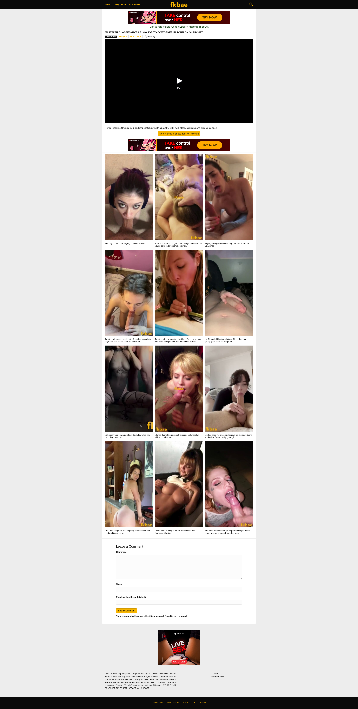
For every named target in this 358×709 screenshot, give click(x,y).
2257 (194, 703)
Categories (118, 4)
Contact (203, 703)
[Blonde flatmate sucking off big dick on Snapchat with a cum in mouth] (179, 388)
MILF (131, 36)
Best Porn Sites (217, 676)
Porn (139, 36)
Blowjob (123, 36)
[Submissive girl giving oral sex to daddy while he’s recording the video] (129, 388)
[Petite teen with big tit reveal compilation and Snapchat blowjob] (179, 484)
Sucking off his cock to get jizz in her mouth (124, 243)
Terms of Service (173, 703)
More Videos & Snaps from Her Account (179, 134)
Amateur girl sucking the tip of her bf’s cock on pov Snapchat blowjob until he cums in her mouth (178, 340)
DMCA (185, 703)
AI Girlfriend (134, 4)
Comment (121, 552)
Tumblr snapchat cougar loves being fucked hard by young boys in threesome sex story (178, 244)
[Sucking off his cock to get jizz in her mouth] (129, 197)
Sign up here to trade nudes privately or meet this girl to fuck (179, 27)
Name (119, 584)
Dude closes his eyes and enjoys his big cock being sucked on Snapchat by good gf (228, 436)
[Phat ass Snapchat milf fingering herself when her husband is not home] (129, 484)
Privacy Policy (157, 703)
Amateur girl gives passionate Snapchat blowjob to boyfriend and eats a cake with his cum (128, 340)
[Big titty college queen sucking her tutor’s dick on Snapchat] (229, 197)
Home (107, 4)
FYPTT (217, 673)
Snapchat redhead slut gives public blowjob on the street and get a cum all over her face (227, 531)
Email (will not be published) (131, 597)
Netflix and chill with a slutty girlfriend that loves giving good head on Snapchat (226, 340)
